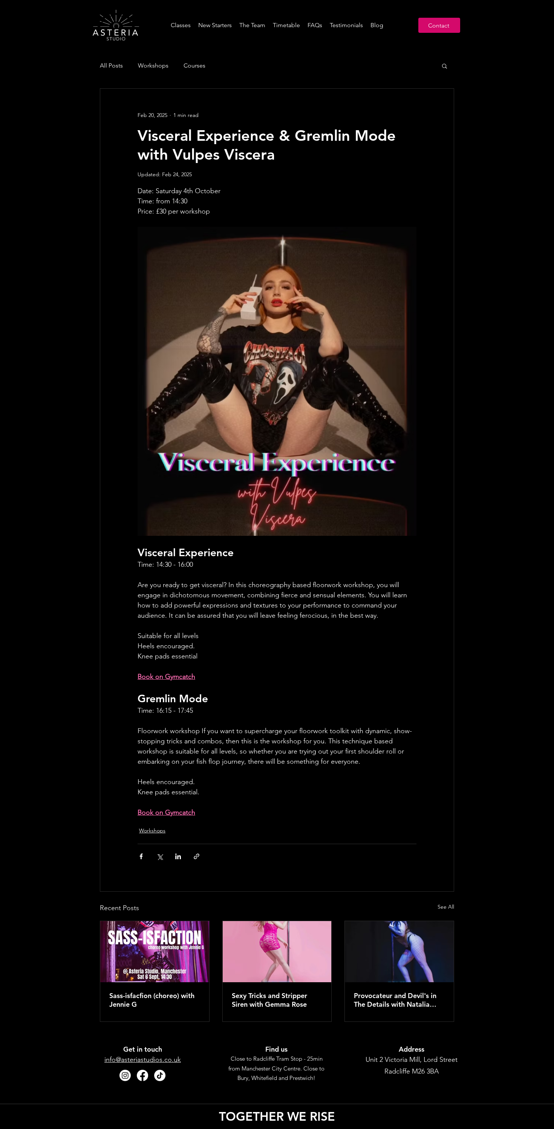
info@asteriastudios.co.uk (142, 1059)
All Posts (111, 65)
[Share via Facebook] (141, 856)
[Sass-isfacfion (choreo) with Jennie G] (154, 951)
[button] (444, 66)
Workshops (153, 65)
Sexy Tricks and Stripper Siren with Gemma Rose (269, 1000)
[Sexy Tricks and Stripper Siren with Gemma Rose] (277, 951)
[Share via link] (196, 856)
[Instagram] (125, 1075)
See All (446, 906)
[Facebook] (142, 1075)
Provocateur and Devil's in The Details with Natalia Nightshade (395, 1000)
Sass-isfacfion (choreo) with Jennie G (151, 1000)
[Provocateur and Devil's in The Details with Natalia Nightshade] (399, 951)
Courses (194, 65)
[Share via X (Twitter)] (159, 856)
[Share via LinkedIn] (178, 856)
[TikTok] (159, 1075)
